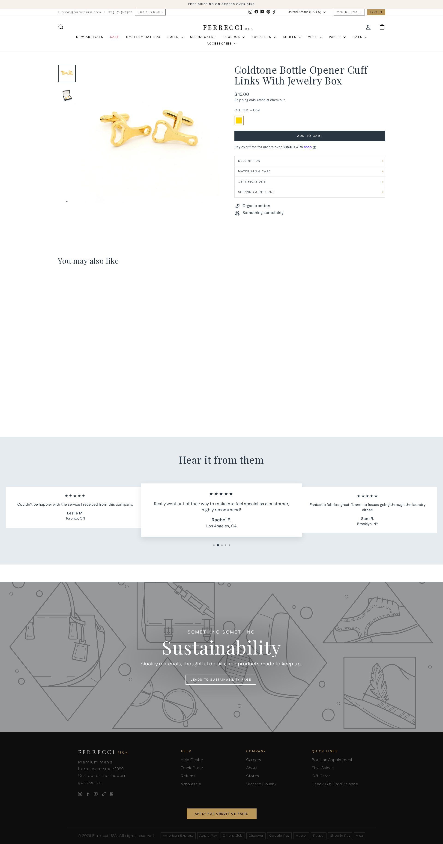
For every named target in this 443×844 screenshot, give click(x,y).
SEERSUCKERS (203, 37)
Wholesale (351, 12)
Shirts (290, 37)
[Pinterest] (111, 794)
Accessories (220, 43)
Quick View (96, 388)
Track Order (192, 768)
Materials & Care (254, 171)
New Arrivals (89, 37)
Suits (174, 37)
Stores (252, 776)
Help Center (192, 759)
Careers (253, 759)
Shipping (241, 100)
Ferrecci (103, 752)
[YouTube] (96, 794)
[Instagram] (80, 794)
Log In (376, 12)
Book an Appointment (332, 759)
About (252, 768)
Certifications (252, 181)
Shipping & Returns (256, 192)
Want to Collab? (261, 784)
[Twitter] (104, 794)
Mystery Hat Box (143, 37)
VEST (313, 37)
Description (249, 160)
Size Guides (323, 768)
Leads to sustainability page (221, 680)
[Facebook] (88, 794)
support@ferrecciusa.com (79, 12)
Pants (335, 37)
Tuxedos (232, 37)
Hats (358, 37)
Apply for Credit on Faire (221, 813)
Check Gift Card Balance (335, 784)
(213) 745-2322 (120, 12)
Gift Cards (321, 776)
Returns (188, 776)
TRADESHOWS (150, 12)
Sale (114, 37)
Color (247, 110)
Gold (238, 120)
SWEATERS (262, 37)
